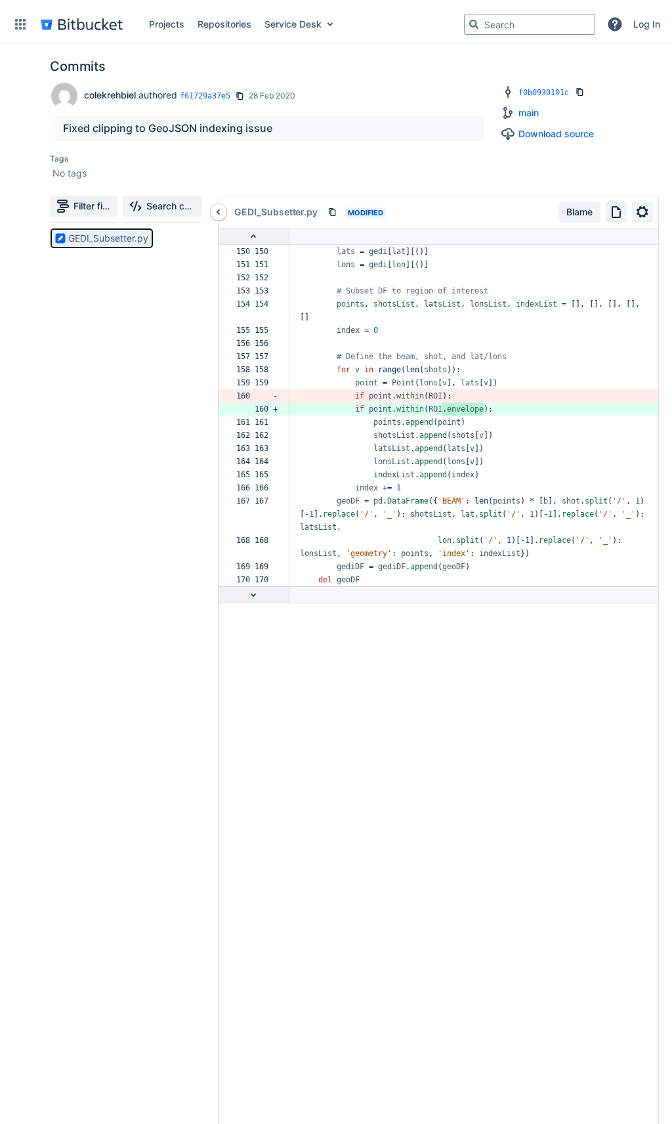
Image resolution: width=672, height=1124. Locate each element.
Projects (166, 24)
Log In (646, 24)
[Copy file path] (332, 212)
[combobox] (529, 24)
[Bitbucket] (81, 24)
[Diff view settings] (642, 212)
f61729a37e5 (205, 95)
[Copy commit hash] (239, 96)
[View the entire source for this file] (616, 212)
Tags (59, 158)
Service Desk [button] (293, 24)
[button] (20, 24)
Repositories (224, 24)
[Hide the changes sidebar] (218, 212)
